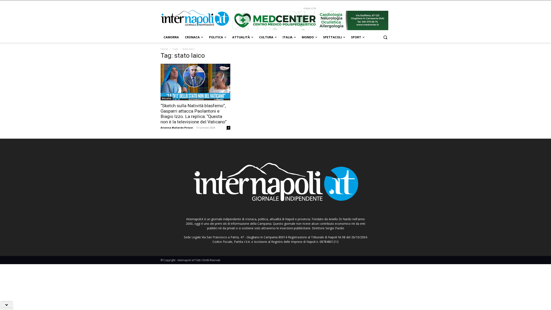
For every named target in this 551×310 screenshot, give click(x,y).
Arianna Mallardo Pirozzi (177, 127)
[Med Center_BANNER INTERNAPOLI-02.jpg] (309, 20)
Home (164, 49)
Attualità (166, 98)
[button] (385, 37)
